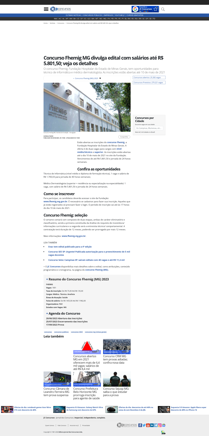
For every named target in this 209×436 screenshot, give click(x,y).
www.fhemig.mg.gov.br (55, 201)
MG (104, 19)
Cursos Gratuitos (135, 15)
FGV (60, 304)
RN (129, 19)
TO (154, 19)
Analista (71, 294)
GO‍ (89, 19)
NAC (55, 19)
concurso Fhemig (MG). (97, 269)
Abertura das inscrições (64, 318)
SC (143, 19)
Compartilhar (124, 137)
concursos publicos (61, 332)
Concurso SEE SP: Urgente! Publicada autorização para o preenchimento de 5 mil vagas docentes (89, 253)
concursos (48, 332)
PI (122, 19)
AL (63, 19)
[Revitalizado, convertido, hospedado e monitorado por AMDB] (163, 432)
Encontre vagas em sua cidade (145, 124)
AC (60, 19)
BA (74, 19)
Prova (55, 324)
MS (100, 19)
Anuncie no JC (74, 425)
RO (136, 19)
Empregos (108, 15)
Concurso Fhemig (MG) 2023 (85, 78)
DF (82, 19)
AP (67, 19)
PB (112, 19)
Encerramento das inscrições (67, 321)
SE (150, 19)
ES (85, 19)
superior (98, 152)
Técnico (63, 294)
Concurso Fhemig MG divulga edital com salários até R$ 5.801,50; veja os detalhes (93, 23)
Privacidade (86, 425)
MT (97, 19)
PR (116, 19)
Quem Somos (49, 425)
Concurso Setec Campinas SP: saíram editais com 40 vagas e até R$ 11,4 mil (86, 259)
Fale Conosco (62, 425)
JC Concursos (54, 266)
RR (140, 19)
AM (70, 19)
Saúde (65, 297)
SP (147, 19)
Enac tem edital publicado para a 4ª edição (70, 246)
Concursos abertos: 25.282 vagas (147, 77)
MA (93, 19)
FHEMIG (49, 284)
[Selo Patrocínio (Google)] (145, 9)
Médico (56, 294)
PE (119, 19)
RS (133, 19)
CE (78, 19)
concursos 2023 (77, 332)
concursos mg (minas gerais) (95, 332)
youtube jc (120, 15)
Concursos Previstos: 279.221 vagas (148, 82)
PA (109, 19)
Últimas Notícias (73, 15)
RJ (125, 19)
